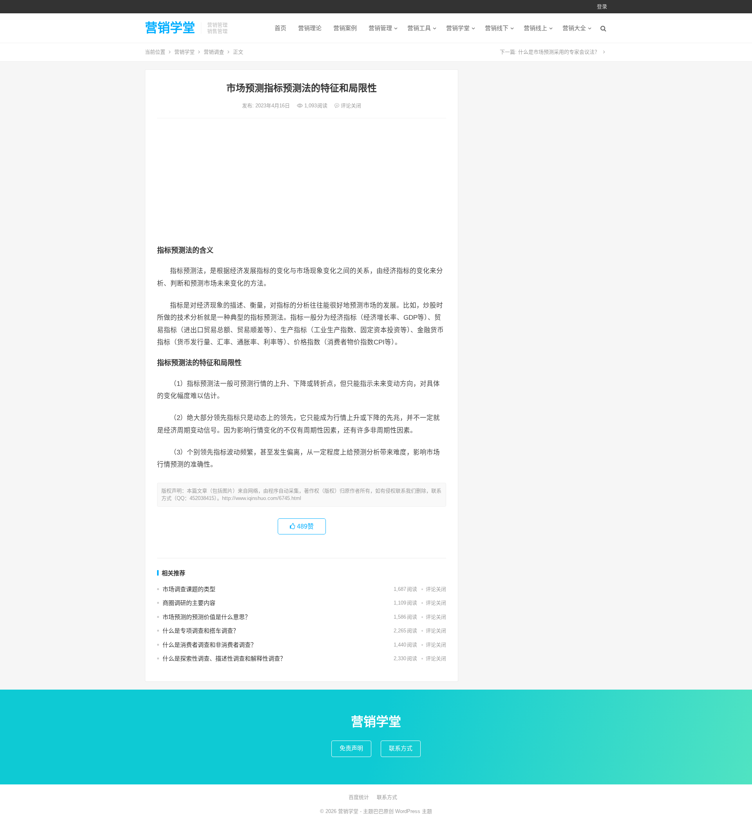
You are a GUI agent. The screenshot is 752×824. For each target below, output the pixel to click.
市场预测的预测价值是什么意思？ (207, 617)
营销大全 (574, 28)
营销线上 (535, 28)
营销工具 (419, 28)
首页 (280, 28)
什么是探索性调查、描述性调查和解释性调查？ (224, 658)
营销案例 (345, 28)
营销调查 (214, 52)
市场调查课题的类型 (189, 589)
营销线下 (496, 28)
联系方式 (400, 748)
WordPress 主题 (413, 811)
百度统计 (359, 797)
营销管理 (380, 28)
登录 (602, 6)
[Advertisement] (301, 183)
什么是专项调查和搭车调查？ (201, 630)
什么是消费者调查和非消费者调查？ (210, 644)
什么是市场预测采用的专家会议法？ (559, 52)
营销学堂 (170, 28)
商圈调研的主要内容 (189, 602)
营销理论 (310, 28)
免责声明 (351, 748)
